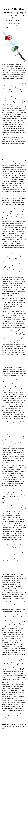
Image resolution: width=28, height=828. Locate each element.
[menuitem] (14, 2)
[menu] (14, 2)
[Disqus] (14, 756)
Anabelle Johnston (15, 20)
